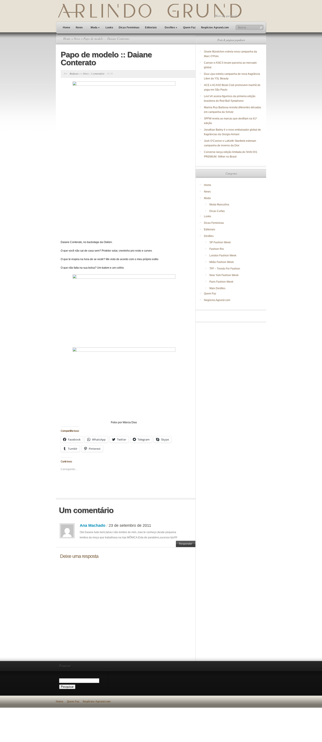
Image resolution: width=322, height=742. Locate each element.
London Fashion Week (222, 255)
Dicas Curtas (217, 211)
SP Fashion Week (220, 242)
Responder (185, 543)
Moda (95, 27)
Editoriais (151, 27)
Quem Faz (189, 27)
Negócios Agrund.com (215, 27)
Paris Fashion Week (221, 281)
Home (66, 27)
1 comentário (97, 73)
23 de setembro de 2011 (130, 525)
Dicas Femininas (129, 27)
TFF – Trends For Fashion (224, 268)
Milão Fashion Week (221, 262)
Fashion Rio (216, 248)
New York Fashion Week (224, 275)
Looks (109, 27)
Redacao (74, 73)
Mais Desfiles (217, 288)
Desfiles (171, 27)
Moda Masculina (219, 204)
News (79, 27)
